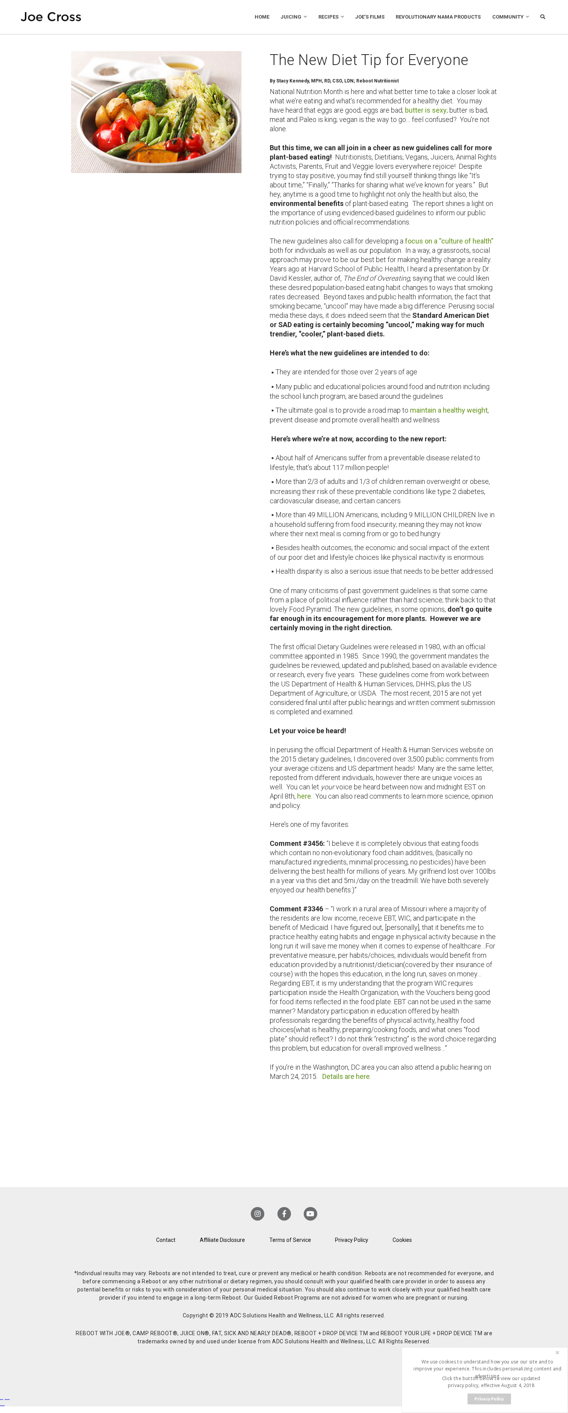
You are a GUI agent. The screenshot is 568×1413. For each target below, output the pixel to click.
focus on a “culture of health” (449, 241)
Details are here (346, 1076)
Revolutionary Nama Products (438, 17)
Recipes (328, 17)
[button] (487, 1368)
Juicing (291, 17)
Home (262, 17)
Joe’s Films (369, 17)
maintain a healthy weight (449, 410)
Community (508, 17)
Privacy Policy (351, 1240)
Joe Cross (51, 17)
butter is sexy (426, 110)
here (304, 796)
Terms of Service (290, 1240)
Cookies (402, 1240)
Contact (165, 1240)
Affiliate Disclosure (222, 1240)
